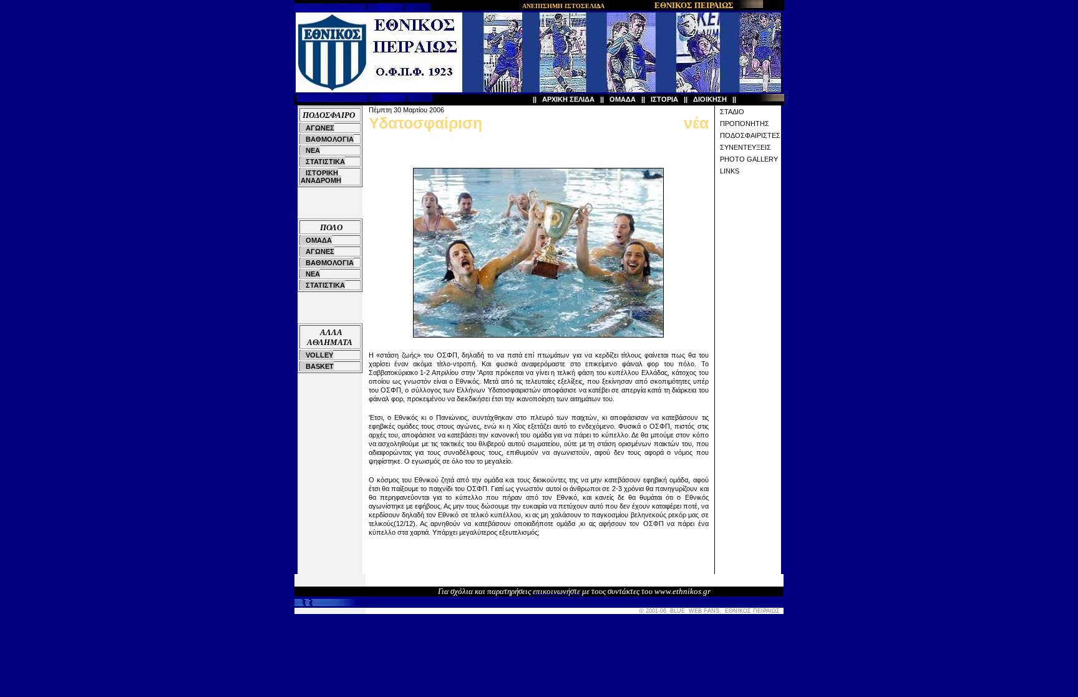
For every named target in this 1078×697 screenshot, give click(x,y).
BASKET (320, 366)
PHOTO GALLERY (749, 159)
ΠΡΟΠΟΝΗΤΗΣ (744, 123)
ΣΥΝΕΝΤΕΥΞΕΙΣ (745, 147)
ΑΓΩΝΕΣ (320, 128)
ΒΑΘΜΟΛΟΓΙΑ (330, 139)
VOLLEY (319, 355)
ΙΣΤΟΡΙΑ (664, 99)
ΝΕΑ (313, 150)
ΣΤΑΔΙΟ (732, 111)
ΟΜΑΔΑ (622, 99)
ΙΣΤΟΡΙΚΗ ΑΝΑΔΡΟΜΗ (321, 176)
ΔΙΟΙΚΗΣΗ (709, 99)
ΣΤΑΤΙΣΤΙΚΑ (325, 161)
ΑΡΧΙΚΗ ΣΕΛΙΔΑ (568, 99)
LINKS (729, 171)
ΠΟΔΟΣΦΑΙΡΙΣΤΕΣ (750, 135)
